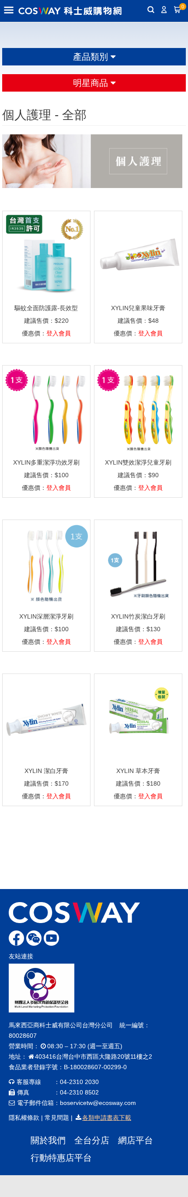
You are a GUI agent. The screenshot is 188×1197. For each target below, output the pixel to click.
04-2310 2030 (79, 1081)
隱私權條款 (24, 1117)
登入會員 (58, 333)
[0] (177, 11)
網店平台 (135, 1140)
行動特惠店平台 (61, 1158)
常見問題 (57, 1117)
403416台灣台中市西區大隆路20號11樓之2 (93, 1056)
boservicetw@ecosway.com (98, 1102)
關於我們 (48, 1140)
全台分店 (91, 1140)
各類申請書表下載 (106, 1117)
